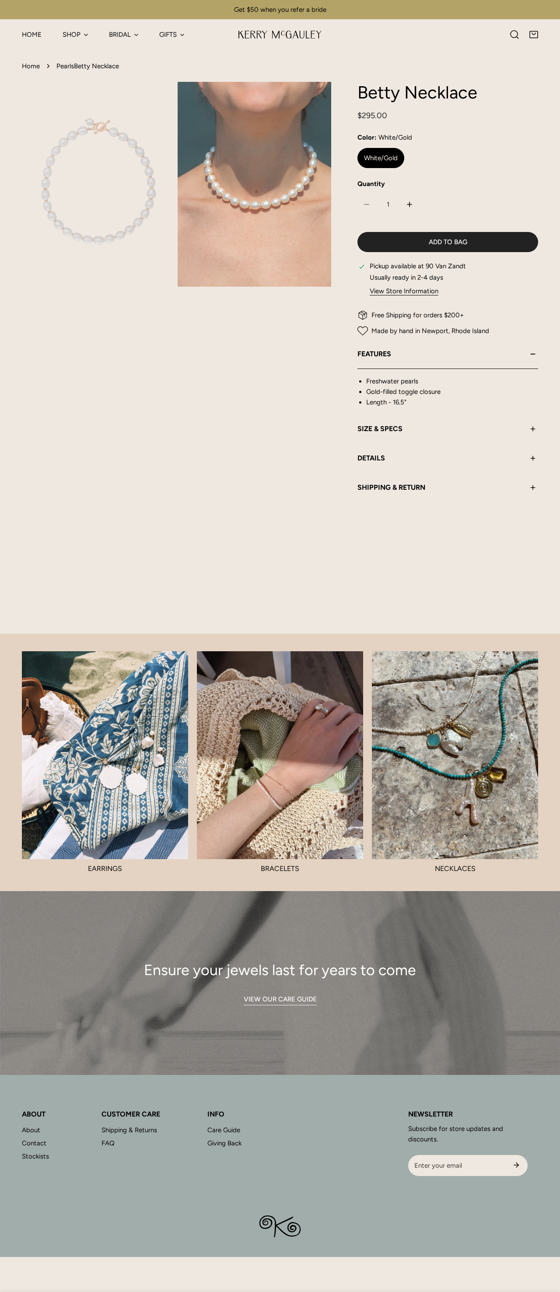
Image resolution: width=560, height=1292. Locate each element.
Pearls (65, 66)
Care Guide (223, 1130)
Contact (34, 1143)
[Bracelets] (280, 755)
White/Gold (381, 158)
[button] (533, 34)
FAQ (108, 1143)
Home (31, 66)
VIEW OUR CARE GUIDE (280, 999)
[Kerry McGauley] (280, 35)
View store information (404, 291)
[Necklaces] (455, 755)
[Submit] (516, 1165)
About (31, 1130)
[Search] (514, 34)
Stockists (35, 1156)
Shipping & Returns (129, 1130)
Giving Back (224, 1143)
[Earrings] (105, 755)
